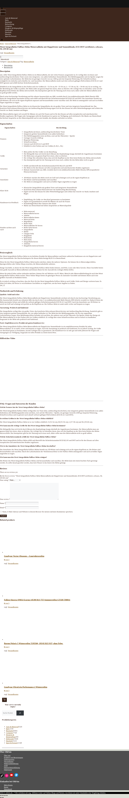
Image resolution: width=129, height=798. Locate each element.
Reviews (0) (8, 67)
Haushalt (8, 32)
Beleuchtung (9, 24)
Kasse (6, 787)
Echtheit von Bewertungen (13, 758)
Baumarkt (8, 22)
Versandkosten (9, 53)
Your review (5, 499)
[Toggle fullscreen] (5, 795)
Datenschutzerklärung (12, 768)
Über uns (7, 756)
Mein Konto (8, 785)
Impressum (8, 770)
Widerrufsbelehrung (11, 764)
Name (2, 503)
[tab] (53, 65)
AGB (6, 766)
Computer (8, 26)
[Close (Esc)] (1, 795)
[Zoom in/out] (7, 795)
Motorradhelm (29, 62)
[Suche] (20, 713)
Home (2, 43)
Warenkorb (5, 59)
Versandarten (8, 762)
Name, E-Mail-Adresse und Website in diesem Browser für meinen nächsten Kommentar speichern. (37, 512)
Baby (7, 20)
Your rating (4, 480)
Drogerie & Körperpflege (14, 28)
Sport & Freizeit (10, 36)
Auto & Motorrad (11, 18)
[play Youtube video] (51, 370)
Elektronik (9, 30)
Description (8, 65)
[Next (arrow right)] (3, 797)
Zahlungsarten (9, 760)
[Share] (3, 795)
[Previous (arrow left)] (1, 797)
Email (2, 508)
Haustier (8, 34)
